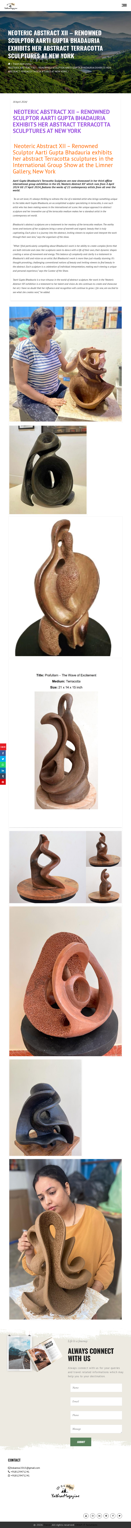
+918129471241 (19, 1471)
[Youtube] (86, 1515)
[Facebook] (112, 1515)
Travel (47, 1524)
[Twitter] (119, 1515)
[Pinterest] (106, 1515)
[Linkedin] (99, 1515)
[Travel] (10, 6)
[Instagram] (92, 1515)
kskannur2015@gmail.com (25, 1467)
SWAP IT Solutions (86, 1524)
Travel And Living (22, 63)
